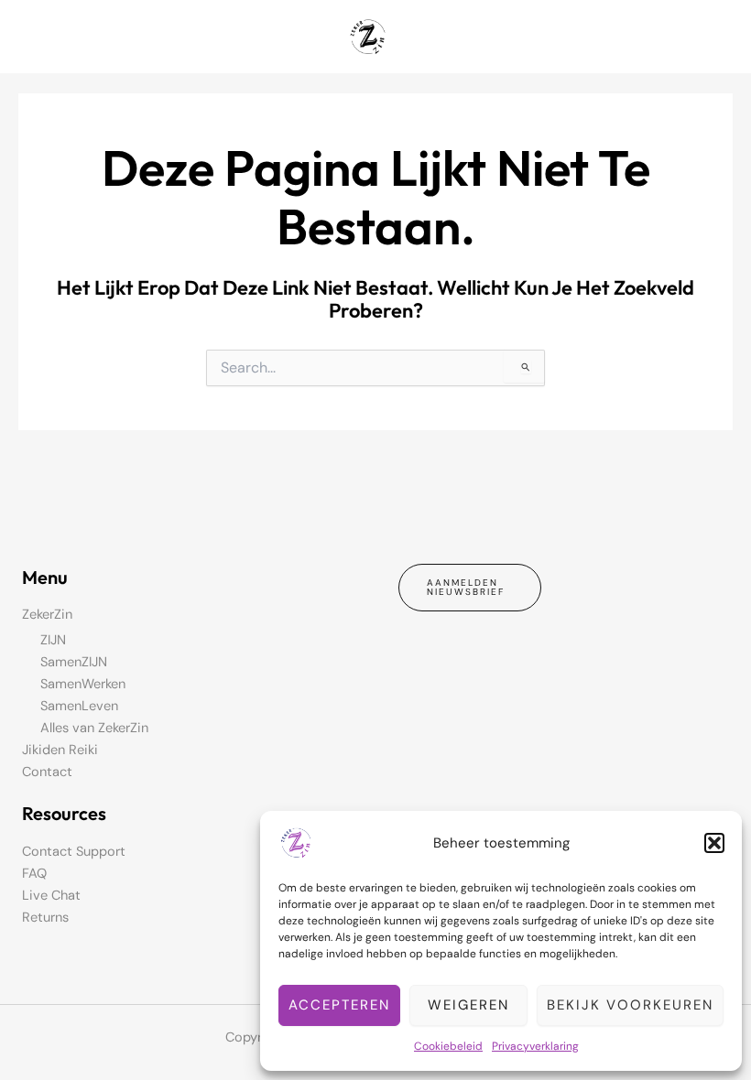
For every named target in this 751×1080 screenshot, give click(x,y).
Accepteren (339, 1005)
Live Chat (51, 895)
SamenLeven (79, 706)
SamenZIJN (73, 662)
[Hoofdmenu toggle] (713, 36)
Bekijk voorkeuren (630, 1005)
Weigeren (468, 1005)
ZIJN (53, 640)
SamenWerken (82, 684)
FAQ (34, 873)
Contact (47, 772)
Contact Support (73, 851)
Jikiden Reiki (60, 750)
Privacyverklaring (535, 1046)
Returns (45, 917)
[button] (714, 843)
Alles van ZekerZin (94, 728)
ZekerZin (47, 614)
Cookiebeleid (448, 1046)
